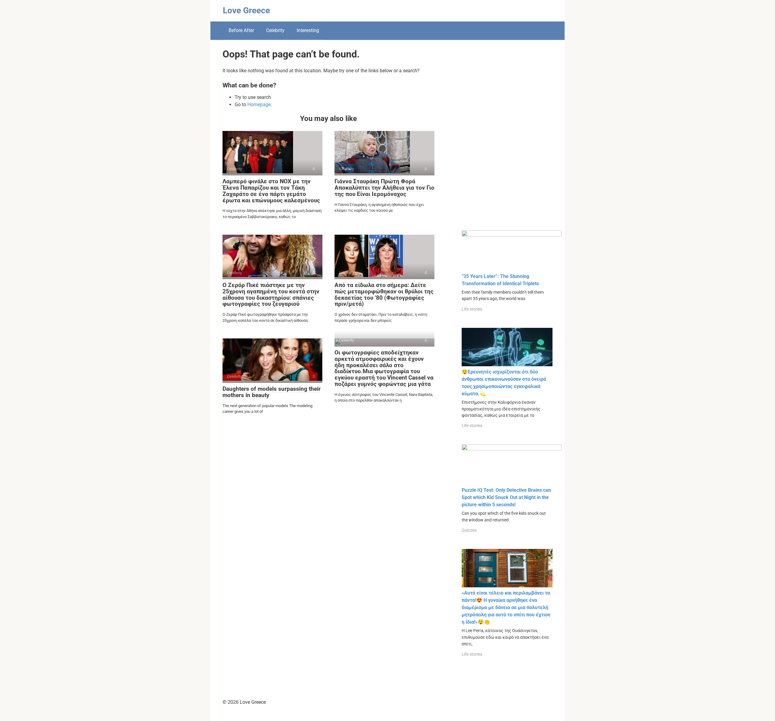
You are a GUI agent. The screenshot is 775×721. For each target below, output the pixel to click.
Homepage (259, 104)
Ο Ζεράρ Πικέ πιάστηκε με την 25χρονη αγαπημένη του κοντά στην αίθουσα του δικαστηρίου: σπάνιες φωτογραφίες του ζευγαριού (271, 295)
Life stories (472, 309)
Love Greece (246, 10)
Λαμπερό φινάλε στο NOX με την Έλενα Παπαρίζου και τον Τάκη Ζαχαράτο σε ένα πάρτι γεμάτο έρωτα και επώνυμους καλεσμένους (271, 191)
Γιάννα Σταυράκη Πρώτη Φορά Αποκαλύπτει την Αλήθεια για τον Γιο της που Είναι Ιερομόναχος (384, 187)
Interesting (308, 30)
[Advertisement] (507, 139)
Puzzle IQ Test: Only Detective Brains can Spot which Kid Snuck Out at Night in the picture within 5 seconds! (506, 497)
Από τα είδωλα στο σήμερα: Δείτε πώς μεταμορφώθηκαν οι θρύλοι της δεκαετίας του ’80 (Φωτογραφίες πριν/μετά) (384, 295)
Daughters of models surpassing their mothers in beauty (272, 392)
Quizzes (469, 530)
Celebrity (275, 30)
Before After (241, 30)
